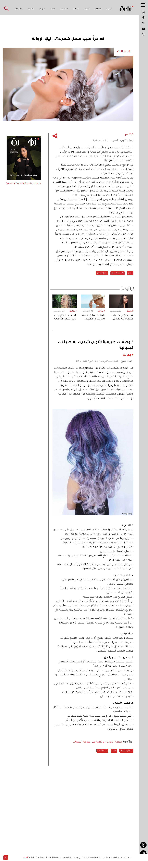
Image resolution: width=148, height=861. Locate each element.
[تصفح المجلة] (143, 853)
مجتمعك (64, 9)
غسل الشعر (102, 273)
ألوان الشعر (102, 751)
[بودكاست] (143, 845)
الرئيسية (109, 9)
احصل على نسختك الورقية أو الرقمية (23, 183)
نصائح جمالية (126, 751)
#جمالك (130, 311)
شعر (130, 273)
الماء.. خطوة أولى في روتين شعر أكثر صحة (65, 317)
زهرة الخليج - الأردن (123, 140)
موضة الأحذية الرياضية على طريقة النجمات (98, 742)
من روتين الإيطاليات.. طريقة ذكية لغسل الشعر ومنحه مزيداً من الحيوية (121, 317)
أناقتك (86, 9)
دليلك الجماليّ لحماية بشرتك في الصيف (93, 317)
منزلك (42, 9)
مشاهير (98, 9)
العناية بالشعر (117, 273)
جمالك (76, 9)
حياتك (52, 9)
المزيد (25, 858)
